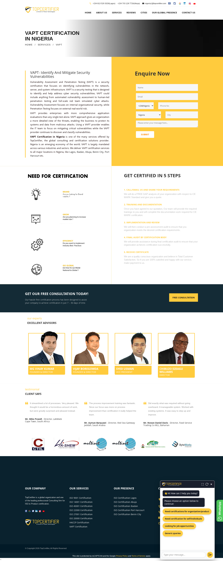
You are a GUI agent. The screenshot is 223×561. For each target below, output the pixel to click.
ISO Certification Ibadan (126, 506)
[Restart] (207, 484)
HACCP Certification (79, 522)
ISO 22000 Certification (81, 510)
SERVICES (44, 44)
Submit (145, 134)
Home (88, 12)
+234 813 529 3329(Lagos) (103, 3)
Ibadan (80, 151)
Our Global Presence (164, 12)
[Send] (210, 555)
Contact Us (188, 12)
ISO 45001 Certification (81, 506)
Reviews (131, 12)
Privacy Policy (122, 556)
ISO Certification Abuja (125, 502)
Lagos (72, 151)
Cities (144, 12)
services (117, 12)
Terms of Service (138, 556)
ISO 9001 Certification (80, 497)
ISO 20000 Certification (81, 518)
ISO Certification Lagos (125, 497)
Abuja (88, 151)
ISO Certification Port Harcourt (129, 510)
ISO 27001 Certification (81, 514)
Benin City (98, 151)
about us (101, 12)
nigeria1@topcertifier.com (155, 3)
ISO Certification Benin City (127, 514)
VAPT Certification (78, 526)
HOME (29, 44)
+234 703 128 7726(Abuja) (129, 3)
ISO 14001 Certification (81, 502)
